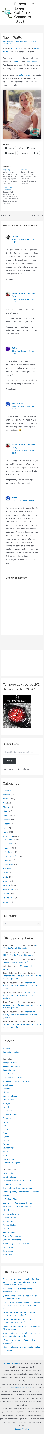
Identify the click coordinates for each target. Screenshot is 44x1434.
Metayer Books (9, 1217)
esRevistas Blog (10, 1199)
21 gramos (16, 61)
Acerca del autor (10, 1063)
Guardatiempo (9, 1070)
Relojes (6, 894)
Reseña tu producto (11, 1066)
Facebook (7, 1088)
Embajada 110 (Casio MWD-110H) (17, 1181)
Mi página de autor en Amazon (16, 1081)
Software (9, 864)
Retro (7, 860)
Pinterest (7, 1118)
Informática (8, 836)
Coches (6, 815)
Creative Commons (11, 1363)
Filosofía (6, 824)
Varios (5, 902)
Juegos (8, 848)
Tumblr (6, 1137)
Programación (11, 856)
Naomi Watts (31, 61)
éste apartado (25, 75)
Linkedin (6, 1107)
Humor (6, 832)
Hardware (9, 839)
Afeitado (6, 794)
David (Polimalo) (10, 1177)
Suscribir (9, 761)
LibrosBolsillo (9, 1210)
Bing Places (8, 1085)
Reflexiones (8, 889)
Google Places (9, 1100)
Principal (6, 1048)
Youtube (6, 1155)
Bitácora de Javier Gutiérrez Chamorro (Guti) (24, 12)
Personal (6, 885)
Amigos (6, 799)
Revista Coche (9, 1232)
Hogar (5, 828)
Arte (21, 42)
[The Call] (30, 176)
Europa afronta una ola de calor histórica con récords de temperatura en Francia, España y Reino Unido (21, 1282)
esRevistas (7, 1195)
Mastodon (7, 1111)
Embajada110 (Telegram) (13, 1184)
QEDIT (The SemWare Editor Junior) (18, 955)
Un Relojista (8, 1247)
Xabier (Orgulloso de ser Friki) (16, 1243)
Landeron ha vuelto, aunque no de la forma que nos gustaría (20, 985)
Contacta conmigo (11, 1052)
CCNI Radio (8, 1173)
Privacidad (25, 1429)
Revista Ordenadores (12, 1236)
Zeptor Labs (8, 1254)
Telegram (7, 1122)
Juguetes (7, 868)
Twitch (6, 1140)
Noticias (8, 852)
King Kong (15, 48)
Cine (25, 42)
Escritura (7, 819)
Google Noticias (10, 1096)
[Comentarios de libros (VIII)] (12, 195)
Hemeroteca (8, 1159)
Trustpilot (7, 1133)
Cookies (18, 1429)
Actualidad (7, 790)
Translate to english (11, 1162)
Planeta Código (9, 1221)
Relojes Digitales (10, 1225)
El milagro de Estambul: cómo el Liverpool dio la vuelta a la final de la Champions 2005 (21, 1305)
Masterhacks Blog (11, 1214)
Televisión (31, 42)
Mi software (8, 1074)
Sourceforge (8, 1148)
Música (6, 881)
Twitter (6, 1144)
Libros (5, 873)
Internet (8, 844)
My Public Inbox (10, 1114)
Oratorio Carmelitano (12, 1240)
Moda (5, 877)
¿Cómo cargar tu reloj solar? (15, 962)
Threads (6, 1125)
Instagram (7, 1103)
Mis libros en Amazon (12, 1077)
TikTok (6, 1129)
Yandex (6, 1151)
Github (6, 1092)
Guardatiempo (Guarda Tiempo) (17, 1206)
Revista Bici (8, 1229)
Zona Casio (8, 1251)
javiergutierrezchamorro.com (21, 1388)
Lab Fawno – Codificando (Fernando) (19, 1203)
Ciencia (6, 807)
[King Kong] (12, 176)
